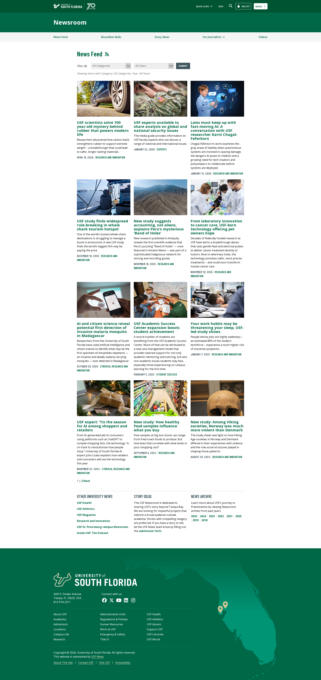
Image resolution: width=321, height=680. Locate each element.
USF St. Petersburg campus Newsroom (102, 527)
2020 (238, 516)
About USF (60, 614)
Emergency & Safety (112, 634)
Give (220, 6)
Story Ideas (162, 37)
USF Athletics (86, 509)
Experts (162, 149)
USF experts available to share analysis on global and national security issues (160, 126)
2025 (194, 516)
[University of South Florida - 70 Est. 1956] (74, 6)
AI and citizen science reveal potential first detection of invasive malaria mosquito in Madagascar (103, 329)
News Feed (61, 37)
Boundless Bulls (111, 37)
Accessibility (122, 662)
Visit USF (104, 662)
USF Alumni (154, 624)
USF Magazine (86, 515)
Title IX (104, 639)
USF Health (84, 503)
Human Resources (111, 624)
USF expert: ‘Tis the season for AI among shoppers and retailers (102, 425)
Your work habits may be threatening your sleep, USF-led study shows (217, 327)
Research (59, 639)
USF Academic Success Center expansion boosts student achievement (157, 327)
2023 (212, 516)
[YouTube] (119, 600)
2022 (221, 516)
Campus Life (61, 634)
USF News (97, 656)
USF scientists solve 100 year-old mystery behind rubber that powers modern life (103, 128)
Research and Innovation (110, 157)
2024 (203, 516)
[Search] (231, 6)
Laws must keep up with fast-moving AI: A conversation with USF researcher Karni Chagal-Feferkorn (214, 130)
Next (86, 481)
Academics (60, 619)
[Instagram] (133, 600)
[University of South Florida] (95, 579)
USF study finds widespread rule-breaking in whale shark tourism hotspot (102, 224)
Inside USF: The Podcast (92, 533)
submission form (150, 531)
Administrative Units (113, 614)
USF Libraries (155, 634)
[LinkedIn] (126, 600)
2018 (204, 520)
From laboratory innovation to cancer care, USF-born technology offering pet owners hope (216, 226)
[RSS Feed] (107, 54)
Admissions (61, 624)
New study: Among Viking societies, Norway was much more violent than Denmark (217, 425)
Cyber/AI (105, 366)
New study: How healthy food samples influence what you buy (156, 425)
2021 (230, 516)
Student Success (166, 374)
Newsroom (70, 22)
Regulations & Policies (114, 619)
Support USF (155, 629)
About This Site (63, 662)
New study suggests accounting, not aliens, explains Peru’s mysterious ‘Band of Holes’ (159, 226)
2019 (196, 520)
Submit (183, 65)
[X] (112, 600)
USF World (153, 639)
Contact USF (85, 662)
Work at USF (108, 629)
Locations (60, 629)
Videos (263, 37)
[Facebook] (104, 600)
